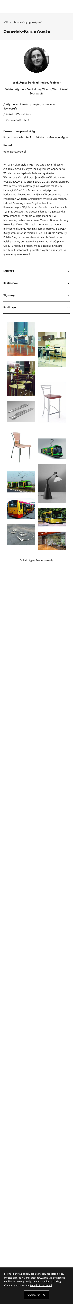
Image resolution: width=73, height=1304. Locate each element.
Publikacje (9, 307)
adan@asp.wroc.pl (14, 151)
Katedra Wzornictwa (18, 114)
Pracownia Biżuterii (17, 120)
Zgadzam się (33, 1294)
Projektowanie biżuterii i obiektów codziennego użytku (36, 137)
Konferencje (10, 283)
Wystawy (9, 295)
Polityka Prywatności (41, 1285)
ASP (5, 22)
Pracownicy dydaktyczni (28, 22)
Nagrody (8, 270)
